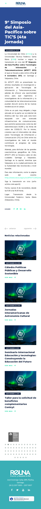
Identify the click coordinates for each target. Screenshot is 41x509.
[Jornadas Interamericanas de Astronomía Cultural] (20, 293)
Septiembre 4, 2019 (12, 393)
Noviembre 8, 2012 (12, 50)
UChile (29, 54)
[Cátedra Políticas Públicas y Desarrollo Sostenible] (20, 250)
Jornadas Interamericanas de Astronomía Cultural (17, 312)
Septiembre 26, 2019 (13, 263)
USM (14, 59)
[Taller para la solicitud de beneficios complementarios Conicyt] (20, 381)
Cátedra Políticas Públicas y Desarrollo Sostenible (18, 270)
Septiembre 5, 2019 (12, 348)
